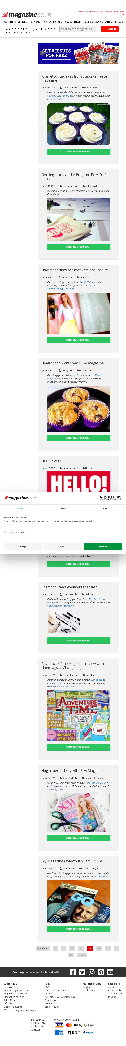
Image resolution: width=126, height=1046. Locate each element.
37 (81, 948)
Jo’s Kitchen (77, 375)
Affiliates (35, 1029)
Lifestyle (89, 468)
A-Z (121, 22)
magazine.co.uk (71, 186)
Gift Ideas (23, 22)
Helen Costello (70, 87)
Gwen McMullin (70, 594)
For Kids (57, 22)
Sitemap (48, 1003)
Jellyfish (87, 987)
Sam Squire (68, 868)
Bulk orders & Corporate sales (60, 996)
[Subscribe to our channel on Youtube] (110, 972)
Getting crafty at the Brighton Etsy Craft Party (74, 176)
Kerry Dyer (67, 277)
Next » (82, 955)
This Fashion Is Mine (96, 782)
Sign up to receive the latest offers (37, 972)
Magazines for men (14, 996)
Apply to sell (37, 1026)
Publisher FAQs (39, 1023)
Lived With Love (88, 282)
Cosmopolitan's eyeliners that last (69, 587)
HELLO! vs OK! (53, 461)
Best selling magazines (16, 990)
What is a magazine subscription (21, 1010)
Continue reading (79, 151)
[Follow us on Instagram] (91, 972)
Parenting (84, 277)
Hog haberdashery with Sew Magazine (73, 770)
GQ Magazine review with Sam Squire (72, 861)
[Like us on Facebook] (73, 972)
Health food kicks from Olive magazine (73, 363)
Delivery (48, 993)
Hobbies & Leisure (72, 22)
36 (72, 948)
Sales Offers (111, 22)
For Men (47, 22)
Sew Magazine (55, 789)
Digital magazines (13, 1006)
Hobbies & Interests (95, 186)
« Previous (43, 948)
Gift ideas (9, 1003)
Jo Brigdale (67, 370)
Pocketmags (89, 990)
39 (99, 948)
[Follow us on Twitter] (82, 972)
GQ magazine (100, 876)
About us (113, 987)
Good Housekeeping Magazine (72, 287)
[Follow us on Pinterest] (101, 972)
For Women (35, 22)
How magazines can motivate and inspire (75, 270)
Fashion (89, 594)
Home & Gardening (93, 22)
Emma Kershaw (70, 674)
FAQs (47, 987)
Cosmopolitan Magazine (60, 605)
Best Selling (9, 22)
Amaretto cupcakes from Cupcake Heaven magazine (75, 78)
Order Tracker (51, 1006)
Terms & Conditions (55, 990)
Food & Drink (90, 87)
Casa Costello (54, 98)
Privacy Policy (115, 990)
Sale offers (9, 1000)
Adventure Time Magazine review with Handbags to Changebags (73, 665)
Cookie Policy (115, 993)
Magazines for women (16, 993)
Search (110, 29)
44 (71, 955)
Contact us (50, 1000)
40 (108, 948)
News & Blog (11, 987)
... (63, 948)
